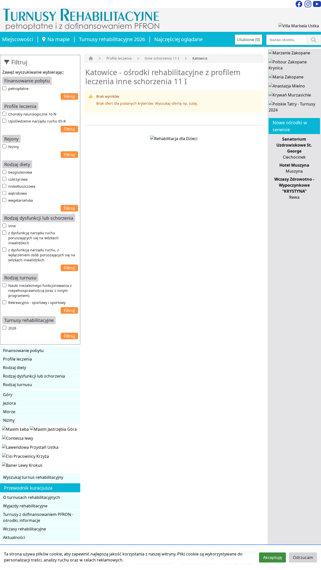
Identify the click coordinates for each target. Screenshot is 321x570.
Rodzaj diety (14, 367)
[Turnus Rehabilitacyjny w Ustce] (30, 448)
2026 (12, 328)
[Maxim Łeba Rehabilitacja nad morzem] (16, 430)
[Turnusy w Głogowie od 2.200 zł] (25, 457)
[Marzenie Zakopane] (289, 54)
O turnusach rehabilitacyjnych (31, 497)
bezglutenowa (20, 172)
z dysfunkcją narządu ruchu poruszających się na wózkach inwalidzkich (33, 238)
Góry (7, 394)
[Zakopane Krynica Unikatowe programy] (294, 66)
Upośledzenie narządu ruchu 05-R (37, 121)
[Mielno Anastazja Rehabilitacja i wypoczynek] (287, 87)
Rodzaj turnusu (17, 384)
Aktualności (14, 537)
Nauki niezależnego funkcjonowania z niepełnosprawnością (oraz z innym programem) (40, 290)
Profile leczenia (17, 359)
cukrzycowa (18, 179)
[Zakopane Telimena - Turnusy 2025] (294, 108)
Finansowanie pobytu (23, 350)
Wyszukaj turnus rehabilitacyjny (33, 477)
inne (12, 225)
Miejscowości (17, 39)
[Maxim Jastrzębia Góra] (53, 430)
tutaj (193, 103)
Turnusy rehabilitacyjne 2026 (112, 39)
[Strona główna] (90, 58)
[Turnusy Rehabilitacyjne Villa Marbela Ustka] (298, 27)
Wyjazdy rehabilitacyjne (25, 506)
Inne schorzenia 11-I (162, 58)
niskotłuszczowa (21, 186)
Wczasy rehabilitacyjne (24, 529)
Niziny (13, 146)
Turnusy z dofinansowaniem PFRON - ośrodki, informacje (38, 517)
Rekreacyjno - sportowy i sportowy (36, 302)
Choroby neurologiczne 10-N (32, 114)
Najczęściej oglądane (178, 39)
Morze (9, 411)
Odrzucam (303, 557)
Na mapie (58, 39)
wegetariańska (20, 200)
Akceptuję (272, 557)
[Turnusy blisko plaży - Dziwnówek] (17, 439)
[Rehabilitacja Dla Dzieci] (173, 139)
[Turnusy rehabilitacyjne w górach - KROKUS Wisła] (22, 466)
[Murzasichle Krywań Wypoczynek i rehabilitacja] (290, 96)
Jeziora (9, 403)
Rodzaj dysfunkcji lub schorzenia (34, 376)
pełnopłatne (18, 88)
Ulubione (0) (248, 39)
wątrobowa (17, 193)
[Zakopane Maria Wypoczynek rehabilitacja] (286, 78)
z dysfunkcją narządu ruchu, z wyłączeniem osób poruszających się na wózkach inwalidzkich (41, 255)
